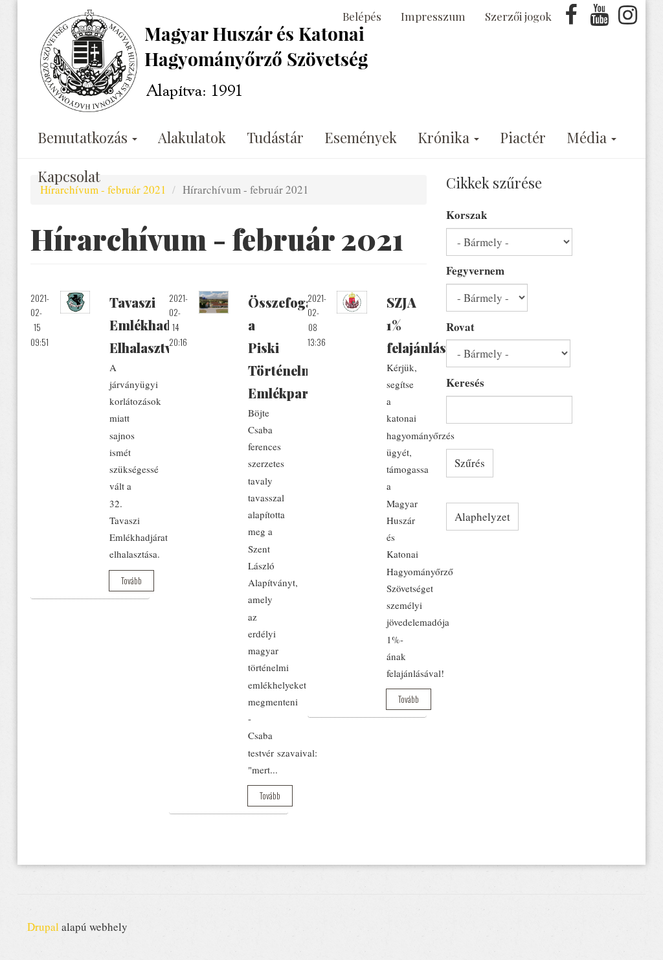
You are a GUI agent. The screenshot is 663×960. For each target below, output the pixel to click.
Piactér (523, 137)
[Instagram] (627, 18)
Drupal (43, 926)
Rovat (460, 327)
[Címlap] (207, 61)
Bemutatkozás (84, 137)
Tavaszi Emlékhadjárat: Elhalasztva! (157, 324)
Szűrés (470, 462)
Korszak (466, 215)
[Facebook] (571, 18)
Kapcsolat (69, 176)
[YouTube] (599, 18)
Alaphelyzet (482, 516)
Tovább (131, 580)
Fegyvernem (475, 270)
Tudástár (275, 137)
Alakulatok (192, 137)
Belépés (362, 16)
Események (360, 137)
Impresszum (433, 16)
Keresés (465, 382)
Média (588, 137)
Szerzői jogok (518, 16)
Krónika (445, 137)
